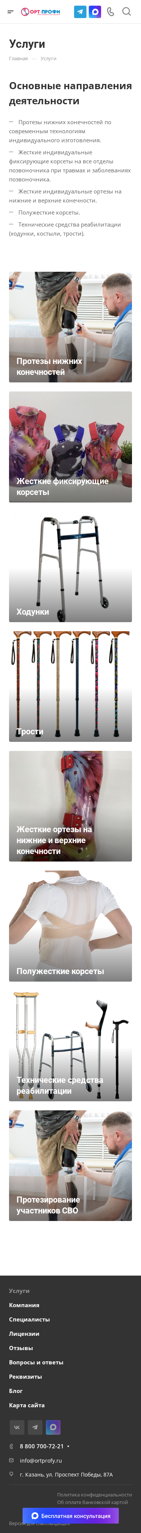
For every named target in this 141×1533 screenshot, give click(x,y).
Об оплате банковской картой (92, 1502)
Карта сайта (27, 1405)
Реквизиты (25, 1376)
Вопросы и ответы (36, 1362)
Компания (24, 1305)
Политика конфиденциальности (94, 1494)
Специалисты (29, 1319)
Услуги (19, 1290)
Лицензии (24, 1333)
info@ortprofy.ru (41, 1460)
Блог (16, 1390)
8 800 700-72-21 (42, 1446)
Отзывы (21, 1348)
